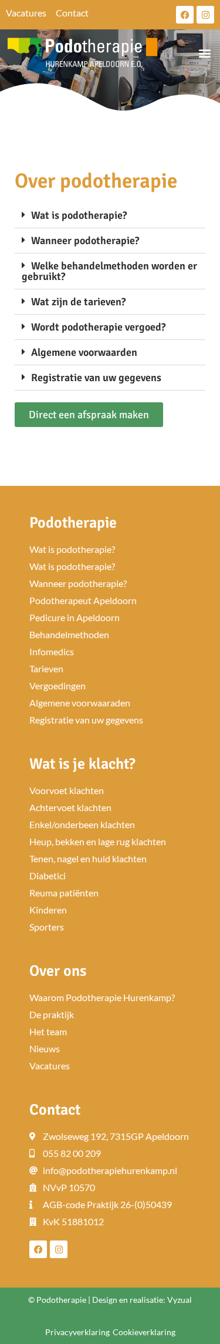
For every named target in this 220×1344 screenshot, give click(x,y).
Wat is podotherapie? (79, 215)
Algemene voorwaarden (84, 352)
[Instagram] (205, 15)
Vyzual (179, 1300)
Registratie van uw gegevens (96, 377)
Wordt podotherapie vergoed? (98, 327)
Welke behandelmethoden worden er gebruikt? (109, 271)
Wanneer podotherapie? (85, 240)
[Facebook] (185, 15)
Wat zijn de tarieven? (78, 301)
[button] (204, 53)
